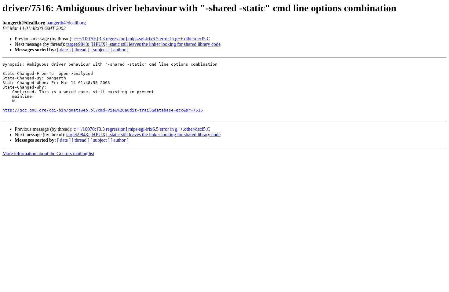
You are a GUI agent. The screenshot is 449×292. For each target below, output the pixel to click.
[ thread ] (80, 49)
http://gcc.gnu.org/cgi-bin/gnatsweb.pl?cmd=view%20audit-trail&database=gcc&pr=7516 (102, 110)
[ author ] (119, 49)
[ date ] (64, 49)
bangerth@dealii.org (66, 22)
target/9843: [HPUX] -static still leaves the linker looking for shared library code (143, 44)
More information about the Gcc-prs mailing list (48, 153)
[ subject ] (99, 49)
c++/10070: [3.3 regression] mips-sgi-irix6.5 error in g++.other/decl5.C (142, 38)
